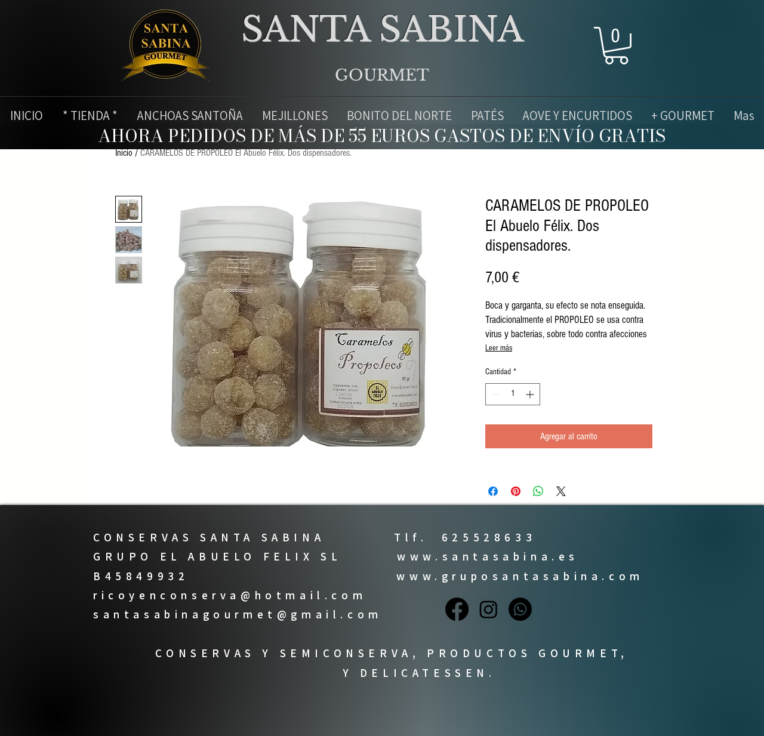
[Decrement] (494, 394)
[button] (616, 45)
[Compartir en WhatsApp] (538, 491)
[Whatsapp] (520, 609)
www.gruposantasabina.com (519, 576)
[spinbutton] (512, 394)
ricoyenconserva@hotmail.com (229, 595)
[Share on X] (561, 491)
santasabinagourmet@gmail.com (238, 614)
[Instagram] (488, 609)
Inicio (124, 152)
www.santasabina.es (488, 556)
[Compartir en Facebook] (493, 491)
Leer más (498, 348)
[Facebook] (457, 609)
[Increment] (530, 394)
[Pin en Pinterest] (516, 491)
